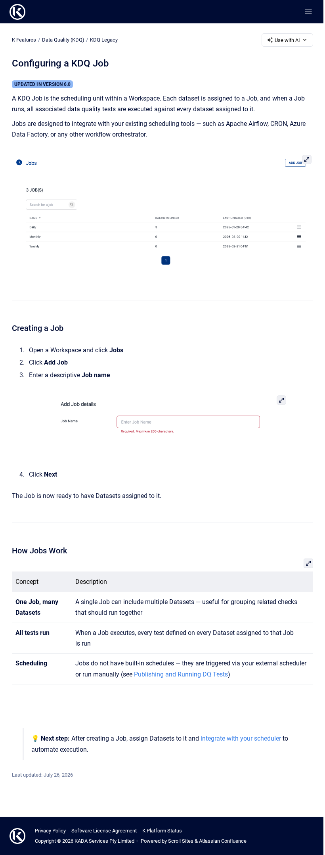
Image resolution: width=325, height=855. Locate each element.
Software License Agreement (104, 831)
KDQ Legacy (104, 40)
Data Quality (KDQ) (63, 40)
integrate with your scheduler (241, 738)
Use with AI (287, 40)
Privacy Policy (50, 831)
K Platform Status (162, 831)
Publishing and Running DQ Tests (181, 674)
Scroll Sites (180, 841)
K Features (24, 40)
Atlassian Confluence (223, 841)
